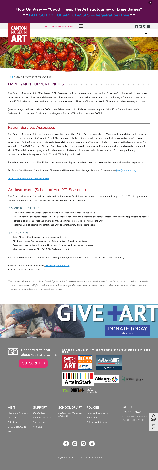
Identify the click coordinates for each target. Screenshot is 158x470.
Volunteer (37, 426)
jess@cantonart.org (126, 170)
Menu (79, 26)
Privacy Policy (93, 417)
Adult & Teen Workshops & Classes (70, 414)
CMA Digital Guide (17, 426)
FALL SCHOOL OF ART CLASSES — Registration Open (79, 15)
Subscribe (31, 363)
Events (11, 431)
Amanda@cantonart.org (57, 265)
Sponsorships (39, 422)
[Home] (19, 34)
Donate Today (127, 328)
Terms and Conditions (97, 412)
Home (10, 77)
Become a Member (42, 417)
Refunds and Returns (97, 422)
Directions (13, 417)
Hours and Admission (18, 412)
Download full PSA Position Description (28, 178)
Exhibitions (13, 422)
